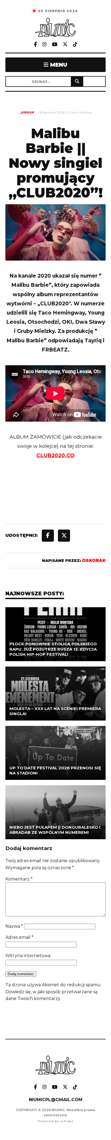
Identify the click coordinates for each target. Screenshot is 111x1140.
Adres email (19, 937)
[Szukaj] (77, 81)
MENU (57, 65)
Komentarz (19, 879)
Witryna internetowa (27, 955)
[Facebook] (35, 45)
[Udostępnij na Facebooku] (48, 536)
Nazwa (14, 926)
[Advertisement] (55, 503)
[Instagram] (44, 45)
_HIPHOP (27, 112)
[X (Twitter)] (65, 45)
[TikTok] (75, 45)
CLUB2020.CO (55, 455)
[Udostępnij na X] (64, 536)
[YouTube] (54, 45)
